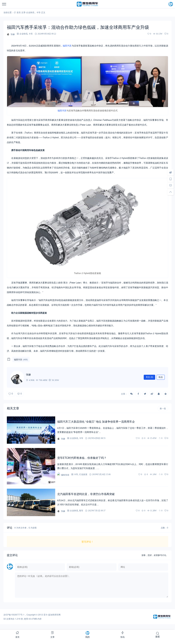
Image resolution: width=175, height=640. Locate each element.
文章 (23, 12)
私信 (161, 377)
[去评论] (170, 185)
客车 (81, 510)
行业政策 (83, 474)
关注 (149, 377)
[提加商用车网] (87, 4)
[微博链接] (170, 172)
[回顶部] (170, 192)
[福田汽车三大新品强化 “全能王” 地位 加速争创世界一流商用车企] (31, 430)
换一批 (163, 408)
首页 (19, 12)
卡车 (38, 12)
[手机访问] (170, 179)
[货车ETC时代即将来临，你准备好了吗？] (31, 466)
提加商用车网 (54, 614)
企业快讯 (30, 12)
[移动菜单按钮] (4, 4)
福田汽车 (67, 45)
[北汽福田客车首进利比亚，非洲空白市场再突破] (31, 502)
